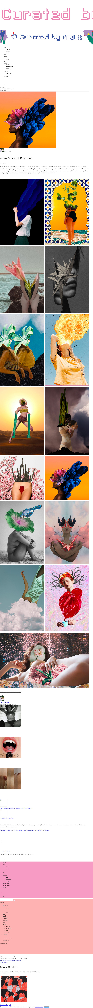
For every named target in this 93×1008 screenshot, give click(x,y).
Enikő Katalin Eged (5, 1005)
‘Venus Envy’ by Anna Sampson (12, 733)
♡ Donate (6, 76)
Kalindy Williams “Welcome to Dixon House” (16, 808)
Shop (4, 862)
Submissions (6, 885)
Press (7, 68)
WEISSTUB (4, 765)
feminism (13, 960)
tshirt (1, 960)
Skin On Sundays (7, 818)
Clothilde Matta (6, 796)
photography (18, 960)
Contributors (9, 66)
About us (8, 64)
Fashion (7, 868)
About (5, 63)
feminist (4, 960)
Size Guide (39, 830)
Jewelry (8, 51)
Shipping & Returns (19, 830)
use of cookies (39, 1007)
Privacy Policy (31, 830)
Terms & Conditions (6, 830)
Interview (6, 59)
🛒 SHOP (6, 47)
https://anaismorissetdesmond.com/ (10, 692)
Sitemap (46, 830)
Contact (6, 71)
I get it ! (46, 1007)
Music (7, 866)
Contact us (8, 73)
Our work (8, 881)
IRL (4, 873)
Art (1, 152)
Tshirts (8, 49)
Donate (5, 887)
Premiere (9, 960)
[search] (14, 900)
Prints (7, 52)
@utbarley (3, 163)
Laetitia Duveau (4, 702)
